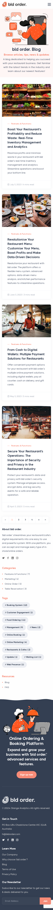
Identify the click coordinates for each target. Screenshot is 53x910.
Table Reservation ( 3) (15, 588)
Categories (9, 568)
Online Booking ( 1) (16, 635)
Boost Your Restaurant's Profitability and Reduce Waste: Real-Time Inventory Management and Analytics (24, 138)
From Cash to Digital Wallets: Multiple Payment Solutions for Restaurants (26, 354)
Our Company (10, 854)
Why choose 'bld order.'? (15, 859)
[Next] (38, 519)
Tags (5, 598)
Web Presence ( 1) (15, 664)
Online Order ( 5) (13, 584)
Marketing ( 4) (11, 579)
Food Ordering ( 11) (16, 620)
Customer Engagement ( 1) (20, 612)
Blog (7, 682)
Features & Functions (21, 124)
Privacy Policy (9, 874)
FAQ (7, 687)
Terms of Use (9, 869)
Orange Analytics (20, 808)
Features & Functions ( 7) (17, 574)
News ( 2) (36, 627)
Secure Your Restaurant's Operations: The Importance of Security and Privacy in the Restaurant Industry (25, 460)
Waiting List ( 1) (33, 657)
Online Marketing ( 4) (17, 642)
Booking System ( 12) (17, 605)
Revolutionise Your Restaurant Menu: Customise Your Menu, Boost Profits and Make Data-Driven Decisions (24, 248)
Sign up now (26, 774)
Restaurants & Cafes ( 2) (18, 649)
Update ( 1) (12, 657)
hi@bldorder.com (11, 834)
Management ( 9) (15, 627)
